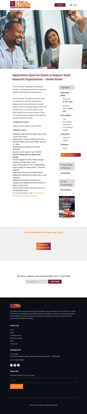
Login (75, 5)
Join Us (60, 5)
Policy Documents (16, 338)
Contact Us (13, 344)
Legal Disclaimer (15, 335)
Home (12, 330)
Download (67, 199)
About (12, 333)
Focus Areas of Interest (66, 166)
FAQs (12, 341)
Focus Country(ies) (66, 183)
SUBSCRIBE (54, 282)
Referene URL (70, 155)
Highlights (65, 87)
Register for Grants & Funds (43, 246)
